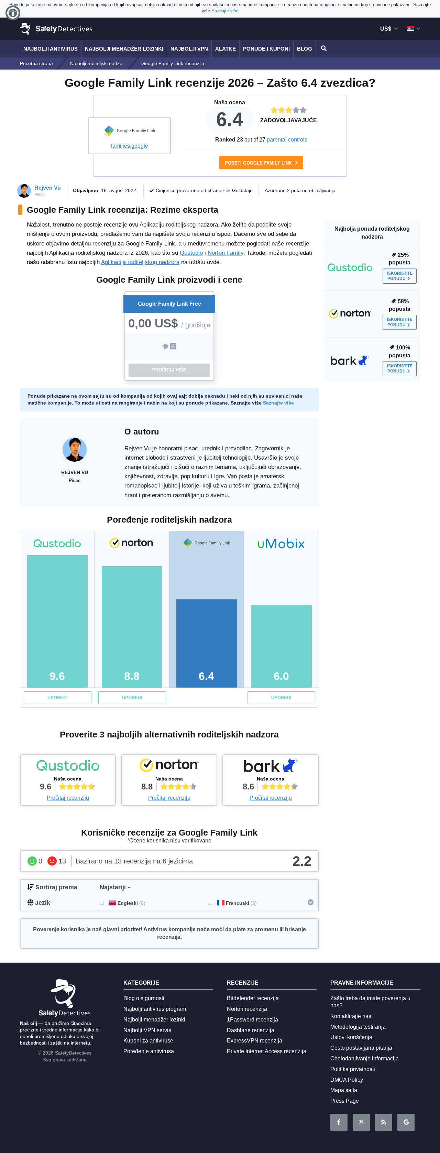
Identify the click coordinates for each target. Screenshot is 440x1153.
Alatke (225, 49)
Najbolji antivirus (50, 49)
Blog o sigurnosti (143, 998)
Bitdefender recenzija (253, 998)
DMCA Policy (346, 1080)
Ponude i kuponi (266, 49)
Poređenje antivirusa (148, 1051)
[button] (13, 13)
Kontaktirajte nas (350, 1016)
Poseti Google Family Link (259, 163)
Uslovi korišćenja (351, 1037)
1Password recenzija (252, 1020)
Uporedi (57, 697)
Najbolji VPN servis (147, 1030)
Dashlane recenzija (250, 1030)
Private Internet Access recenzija (266, 1051)
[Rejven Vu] (75, 453)
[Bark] (271, 767)
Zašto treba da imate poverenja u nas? (370, 1001)
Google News (406, 1122)
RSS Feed (383, 1122)
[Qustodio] (68, 767)
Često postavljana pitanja (361, 1048)
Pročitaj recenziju (68, 798)
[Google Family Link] (129, 132)
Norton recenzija (247, 1009)
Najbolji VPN (189, 49)
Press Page (344, 1101)
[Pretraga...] (323, 48)
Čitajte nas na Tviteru (361, 1122)
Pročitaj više (169, 370)
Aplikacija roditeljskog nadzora (140, 262)
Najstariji (113, 887)
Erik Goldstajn (237, 190)
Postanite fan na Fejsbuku (339, 1122)
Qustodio (191, 253)
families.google (129, 146)
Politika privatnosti (352, 1069)
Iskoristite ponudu (399, 276)
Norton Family (225, 253)
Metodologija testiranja (358, 1027)
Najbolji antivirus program (154, 1009)
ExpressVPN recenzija (254, 1041)
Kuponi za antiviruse (148, 1041)
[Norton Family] (169, 767)
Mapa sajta (343, 1090)
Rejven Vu (47, 188)
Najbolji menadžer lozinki (124, 49)
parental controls (287, 140)
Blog (304, 49)
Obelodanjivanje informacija (364, 1058)
